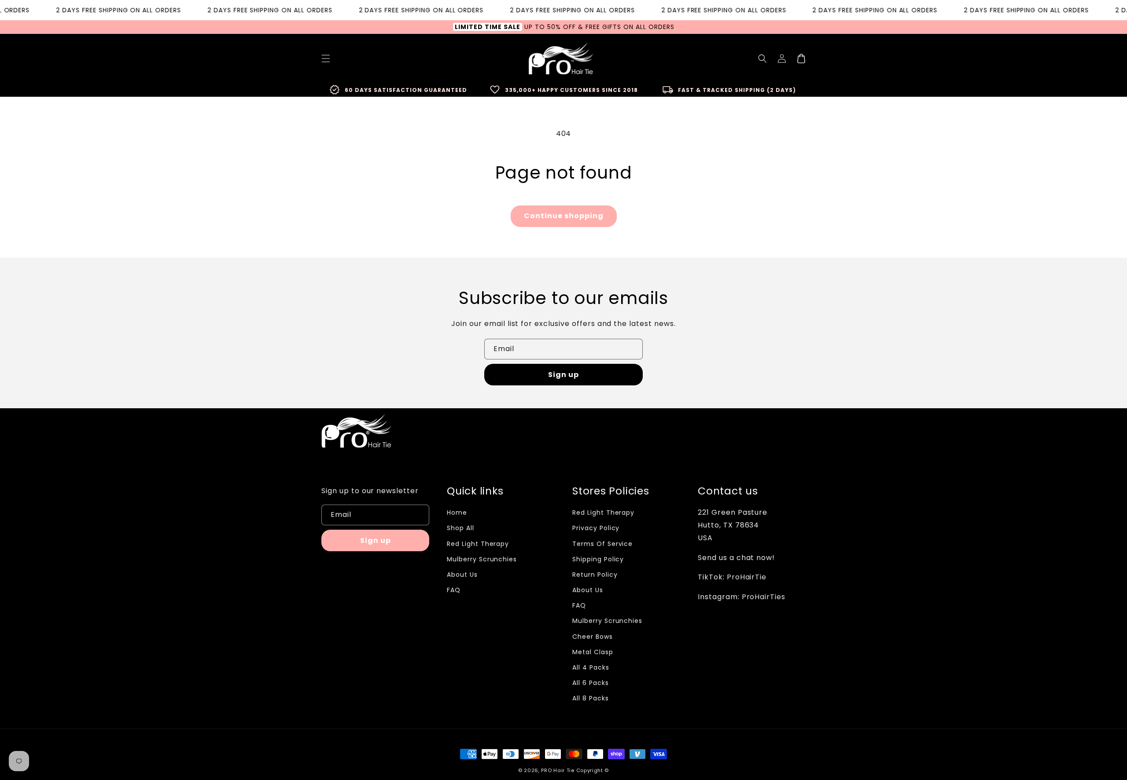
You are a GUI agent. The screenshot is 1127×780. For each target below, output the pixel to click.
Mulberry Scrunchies (482, 559)
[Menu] (325, 58)
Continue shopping (564, 216)
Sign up (563, 375)
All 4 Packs (590, 667)
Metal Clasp (592, 652)
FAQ (453, 590)
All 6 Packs (590, 682)
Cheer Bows (592, 636)
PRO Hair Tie (557, 770)
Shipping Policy (598, 559)
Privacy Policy (595, 528)
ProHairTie (747, 577)
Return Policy (594, 574)
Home (457, 512)
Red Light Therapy (478, 543)
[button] (762, 58)
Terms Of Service (602, 543)
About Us (462, 574)
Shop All (460, 528)
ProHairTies (764, 597)
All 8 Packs (590, 698)
